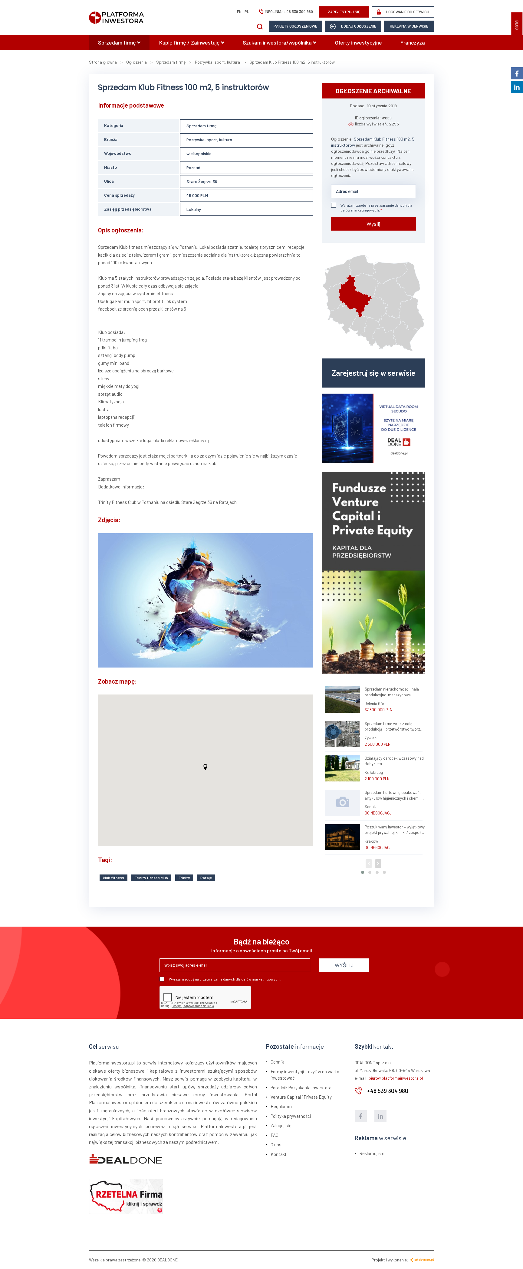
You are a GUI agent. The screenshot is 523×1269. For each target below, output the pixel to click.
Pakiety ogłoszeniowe (295, 26)
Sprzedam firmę (117, 42)
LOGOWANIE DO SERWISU (407, 11)
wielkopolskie (199, 153)
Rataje (206, 877)
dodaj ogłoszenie (358, 26)
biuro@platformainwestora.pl (396, 1078)
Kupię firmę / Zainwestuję (190, 42)
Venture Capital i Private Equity (301, 1097)
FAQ (274, 1135)
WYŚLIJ (344, 965)
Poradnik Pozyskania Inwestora (301, 1087)
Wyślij (373, 223)
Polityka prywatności (291, 1116)
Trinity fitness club (151, 877)
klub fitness (113, 877)
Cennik (277, 1061)
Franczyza (412, 42)
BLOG (517, 25)
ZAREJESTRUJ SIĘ (344, 11)
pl (247, 11)
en (239, 11)
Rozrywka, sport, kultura (209, 139)
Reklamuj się (371, 1153)
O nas (276, 1144)
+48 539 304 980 (298, 11)
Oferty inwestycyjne (358, 42)
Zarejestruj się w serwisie (373, 372)
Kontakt (279, 1154)
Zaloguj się (281, 1125)
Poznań (193, 167)
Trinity (184, 877)
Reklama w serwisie (409, 26)
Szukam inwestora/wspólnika (278, 42)
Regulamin (281, 1106)
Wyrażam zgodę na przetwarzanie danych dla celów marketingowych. (376, 207)
